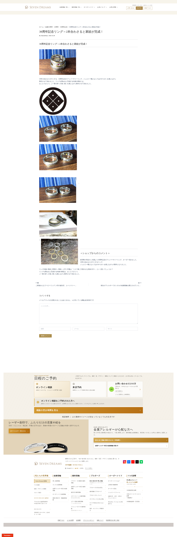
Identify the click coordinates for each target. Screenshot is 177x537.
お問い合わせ (130, 8)
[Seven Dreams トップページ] (38, 7)
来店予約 (139, 8)
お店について (101, 7)
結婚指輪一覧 (64, 7)
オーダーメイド (88, 7)
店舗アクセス (147, 8)
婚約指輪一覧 (76, 7)
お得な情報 (112, 7)
